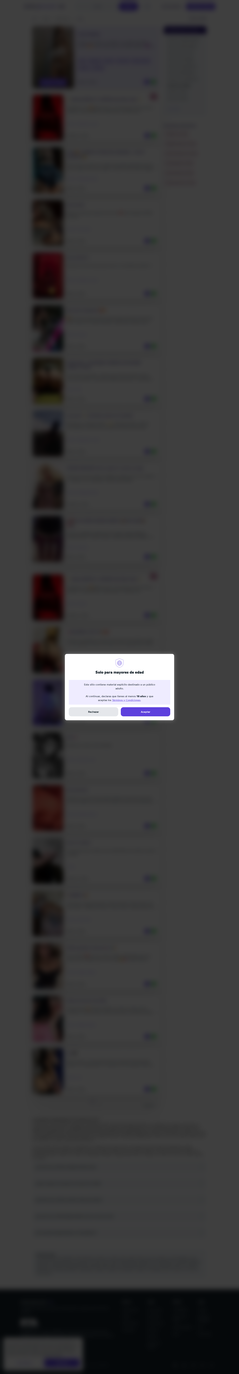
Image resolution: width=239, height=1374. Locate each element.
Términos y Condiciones (126, 700)
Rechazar (93, 711)
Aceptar (145, 711)
